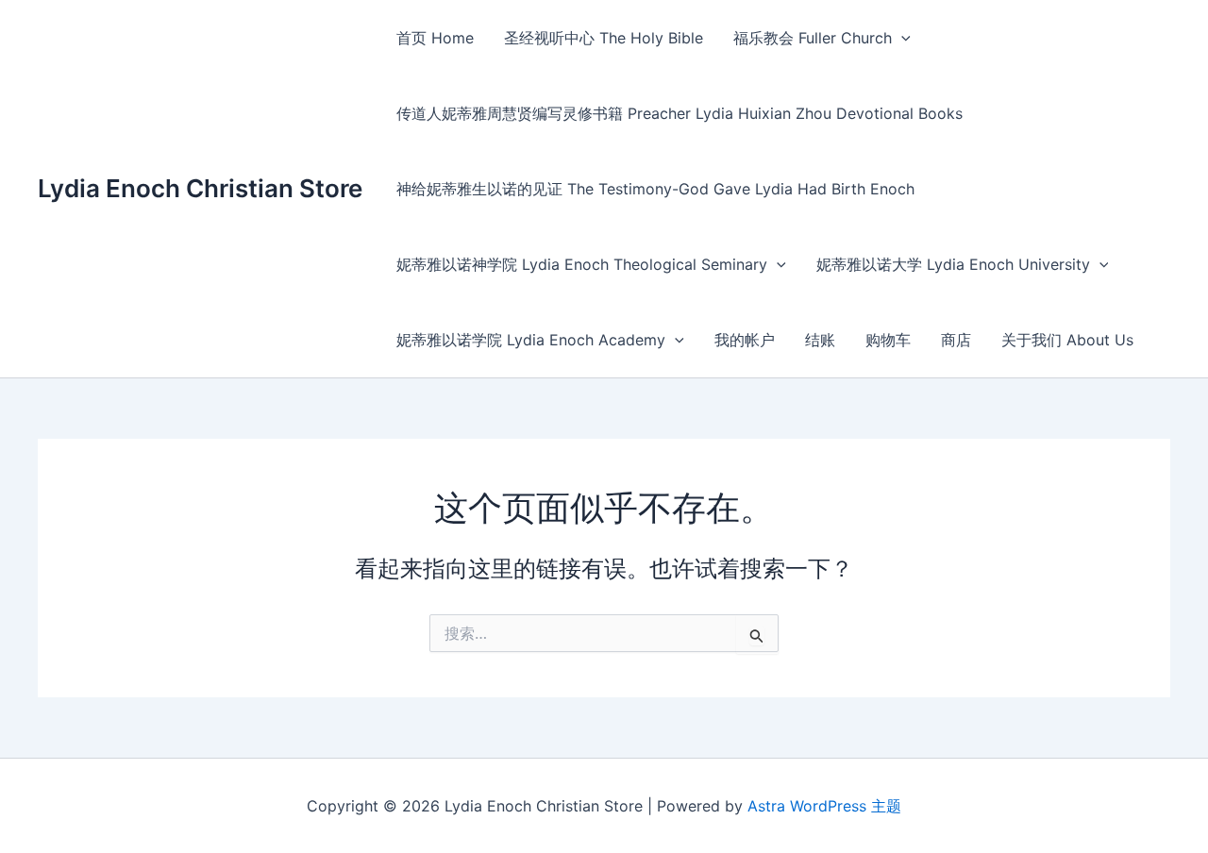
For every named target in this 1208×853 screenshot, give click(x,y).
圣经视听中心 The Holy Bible (603, 37)
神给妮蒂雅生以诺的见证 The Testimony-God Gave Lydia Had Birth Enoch (655, 188)
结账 (820, 339)
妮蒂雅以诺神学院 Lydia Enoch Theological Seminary (581, 264)
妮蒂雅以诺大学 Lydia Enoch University (953, 264)
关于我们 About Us (1067, 339)
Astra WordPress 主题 (824, 805)
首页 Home (435, 37)
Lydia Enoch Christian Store (200, 188)
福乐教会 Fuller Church (812, 37)
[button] (901, 37)
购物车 (888, 339)
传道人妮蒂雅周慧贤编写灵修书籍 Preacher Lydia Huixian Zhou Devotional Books (679, 113)
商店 (956, 339)
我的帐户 (744, 339)
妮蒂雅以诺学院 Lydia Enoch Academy (530, 339)
